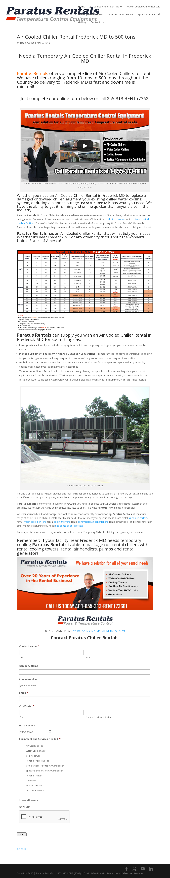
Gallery (82, 22)
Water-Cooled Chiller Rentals (143, 6)
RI (120, 631)
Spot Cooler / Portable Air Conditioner (44, 770)
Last (88, 657)
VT (123, 631)
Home (81, 6)
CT (74, 631)
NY (111, 631)
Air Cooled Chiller (70, 195)
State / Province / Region (99, 717)
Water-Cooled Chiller (36, 750)
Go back (21, 849)
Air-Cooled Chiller (34, 745)
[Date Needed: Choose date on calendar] (50, 731)
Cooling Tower (33, 755)
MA (88, 631)
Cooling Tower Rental (90, 14)
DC (79, 631)
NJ (107, 631)
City (21, 717)
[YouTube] (142, 869)
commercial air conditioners (93, 521)
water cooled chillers (35, 521)
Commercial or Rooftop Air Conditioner (45, 765)
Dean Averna (27, 42)
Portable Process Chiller (37, 760)
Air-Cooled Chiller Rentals (104, 6)
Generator (31, 780)
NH (103, 631)
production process (115, 219)
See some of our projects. (69, 525)
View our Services (133, 873)
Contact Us (97, 22)
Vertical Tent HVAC (35, 785)
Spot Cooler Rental (149, 14)
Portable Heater (34, 775)
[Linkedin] (150, 869)
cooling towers (62, 521)
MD (93, 631)
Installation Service (35, 790)
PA (116, 631)
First (21, 657)
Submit (21, 834)
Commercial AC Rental (120, 14)
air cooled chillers (137, 518)
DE (83, 631)
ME (98, 631)
